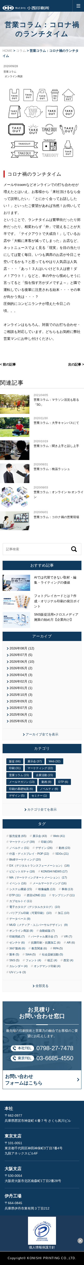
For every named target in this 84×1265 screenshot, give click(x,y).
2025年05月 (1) (21, 721)
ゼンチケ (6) (17, 942)
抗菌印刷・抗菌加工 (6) (45, 942)
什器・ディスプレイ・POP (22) (29, 853)
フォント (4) (33, 960)
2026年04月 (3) (21, 675)
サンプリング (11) (63, 895)
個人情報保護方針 (42, 1247)
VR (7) (68, 936)
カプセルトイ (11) (20, 901)
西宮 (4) (68, 960)
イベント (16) (17, 883)
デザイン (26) (43, 848)
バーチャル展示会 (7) (44, 936)
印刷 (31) (15, 768)
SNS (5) (14, 960)
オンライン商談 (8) (21, 930)
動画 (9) (46, 782)
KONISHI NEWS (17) (54, 871)
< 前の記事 (8, 364)
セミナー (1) (39, 795)
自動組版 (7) (47, 930)
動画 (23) (64, 848)
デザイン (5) (16, 795)
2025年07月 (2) (21, 708)
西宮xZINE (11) (36, 895)
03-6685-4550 (54, 1058)
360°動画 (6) (17, 948)
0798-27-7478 (54, 1048)
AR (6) (71, 942)
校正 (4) (52, 960)
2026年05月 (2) (21, 668)
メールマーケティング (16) (49, 883)
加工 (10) (63, 913)
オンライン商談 (14, 76)
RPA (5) (58, 948)
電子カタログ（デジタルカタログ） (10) (34, 907)
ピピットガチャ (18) (22, 871)
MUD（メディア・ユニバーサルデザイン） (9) (38, 925)
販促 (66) (15, 761)
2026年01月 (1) (21, 688)
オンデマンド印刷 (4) (47, 966)
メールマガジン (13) (22, 782)
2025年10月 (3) (21, 695)
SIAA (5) (30, 954)
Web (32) (54, 761)
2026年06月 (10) (22, 661)
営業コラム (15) (19, 775)
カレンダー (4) (18, 966)
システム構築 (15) (20, 889)
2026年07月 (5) (21, 655)
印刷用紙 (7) (17, 936)
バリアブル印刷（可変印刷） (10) (30, 913)
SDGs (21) (62, 853)
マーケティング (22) (40, 768)
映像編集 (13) (46, 889)
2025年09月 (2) (21, 701)
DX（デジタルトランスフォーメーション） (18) (39, 865)
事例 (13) (67, 889)
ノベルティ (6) (49, 789)
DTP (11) (15, 895)
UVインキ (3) (17, 972)
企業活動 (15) (44, 775)
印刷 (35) (46, 841)
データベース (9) (19, 918)
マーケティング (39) (22, 841)
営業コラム (10, 71)
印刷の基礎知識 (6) (21, 789)
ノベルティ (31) (19, 848)
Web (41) (59, 836)
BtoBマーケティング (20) (25, 859)
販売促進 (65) (17, 836)
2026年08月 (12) (22, 648)
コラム (21, 50)
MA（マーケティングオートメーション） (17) (38, 877)
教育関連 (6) (39, 948)
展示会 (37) (35, 761)
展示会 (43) (40, 836)
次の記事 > (76, 364)
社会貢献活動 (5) (52, 954)
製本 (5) (14, 954)
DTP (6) (63, 782)
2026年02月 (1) (21, 681)
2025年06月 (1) (21, 714)
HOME (7, 50)
